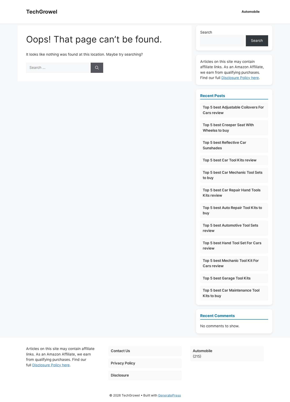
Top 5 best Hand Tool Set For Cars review (232, 246)
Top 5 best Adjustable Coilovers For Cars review (233, 110)
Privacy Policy (123, 363)
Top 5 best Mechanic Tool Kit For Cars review (231, 263)
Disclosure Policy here (240, 78)
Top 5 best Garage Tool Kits (227, 278)
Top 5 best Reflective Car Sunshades (224, 145)
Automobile (251, 12)
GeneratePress (169, 395)
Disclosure (120, 375)
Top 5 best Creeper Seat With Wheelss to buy (228, 128)
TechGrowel (41, 11)
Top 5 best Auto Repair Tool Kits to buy (232, 210)
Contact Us (120, 351)
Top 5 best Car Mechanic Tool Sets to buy (232, 175)
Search (206, 32)
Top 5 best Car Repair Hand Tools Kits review (231, 193)
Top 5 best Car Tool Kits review (229, 160)
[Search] (97, 68)
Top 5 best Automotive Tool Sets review (230, 228)
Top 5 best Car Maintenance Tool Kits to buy (231, 293)
